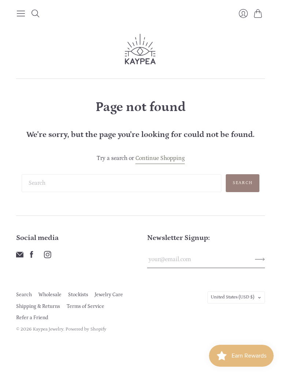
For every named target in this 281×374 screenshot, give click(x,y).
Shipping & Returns (38, 306)
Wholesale (49, 295)
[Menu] (21, 13)
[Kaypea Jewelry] (141, 49)
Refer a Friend (32, 318)
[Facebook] (31, 256)
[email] (19, 256)
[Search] (35, 13)
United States (232, 297)
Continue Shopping (160, 158)
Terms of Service (85, 306)
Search (242, 182)
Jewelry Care (109, 295)
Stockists (78, 295)
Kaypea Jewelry (48, 329)
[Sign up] (260, 259)
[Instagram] (47, 256)
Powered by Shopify (85, 329)
